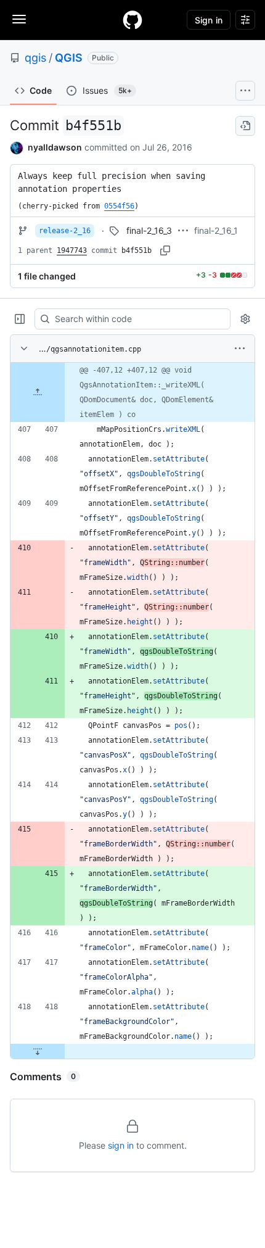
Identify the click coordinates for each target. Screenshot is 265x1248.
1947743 (72, 250)
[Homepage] (132, 20)
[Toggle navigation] (19, 19)
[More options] (240, 348)
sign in (121, 1145)
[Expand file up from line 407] (37, 392)
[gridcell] (132, 392)
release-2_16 (65, 230)
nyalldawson (55, 147)
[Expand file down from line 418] (37, 1051)
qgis (35, 57)
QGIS (69, 57)
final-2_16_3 (149, 230)
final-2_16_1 (216, 230)
